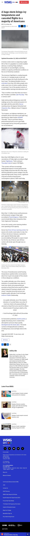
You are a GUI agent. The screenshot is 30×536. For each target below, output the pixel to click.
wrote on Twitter (6, 295)
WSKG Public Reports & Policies (10, 494)
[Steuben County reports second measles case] (6, 416)
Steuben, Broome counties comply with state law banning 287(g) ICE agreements (19, 405)
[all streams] (28, 534)
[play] (2, 534)
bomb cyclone (21, 319)
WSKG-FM (5, 468)
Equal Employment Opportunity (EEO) (11, 497)
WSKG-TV (8, 469)
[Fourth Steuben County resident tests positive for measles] (6, 394)
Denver (21, 104)
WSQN (4, 469)
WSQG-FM (14, 468)
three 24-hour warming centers (17, 230)
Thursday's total (6, 163)
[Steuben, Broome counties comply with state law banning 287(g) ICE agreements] (6, 404)
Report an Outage (7, 510)
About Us (5, 472)
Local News (14, 391)
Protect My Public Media (8, 500)
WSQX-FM (9, 468)
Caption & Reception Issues (9, 507)
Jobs (4, 485)
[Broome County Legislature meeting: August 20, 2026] (6, 427)
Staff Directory (6, 491)
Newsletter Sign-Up (7, 513)
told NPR (20, 117)
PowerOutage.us (14, 217)
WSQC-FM (25, 468)
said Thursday (20, 94)
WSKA (12, 469)
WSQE (18, 468)
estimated (4, 83)
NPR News (5, 339)
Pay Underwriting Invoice (8, 516)
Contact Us (5, 488)
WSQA (21, 468)
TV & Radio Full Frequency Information (11, 504)
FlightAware (9, 161)
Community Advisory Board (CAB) (10, 481)
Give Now (24, 2)
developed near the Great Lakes (10, 325)
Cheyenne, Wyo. (6, 108)
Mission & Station (7, 475)
